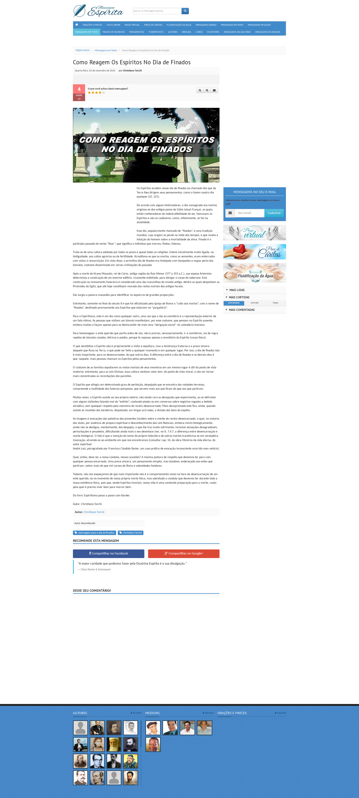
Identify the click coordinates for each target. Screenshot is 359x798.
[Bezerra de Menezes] (130, 744)
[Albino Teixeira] (80, 728)
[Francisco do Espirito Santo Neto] (187, 728)
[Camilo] (80, 761)
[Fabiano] (114, 778)
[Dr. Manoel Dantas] (80, 778)
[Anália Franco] (114, 728)
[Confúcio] (130, 761)
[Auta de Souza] (97, 744)
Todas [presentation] (275, 303)
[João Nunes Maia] (204, 728)
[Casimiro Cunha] (114, 761)
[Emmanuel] (97, 778)
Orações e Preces (232, 713)
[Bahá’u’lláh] (114, 744)
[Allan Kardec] (97, 728)
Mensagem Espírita (83, 796)
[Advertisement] (104, 212)
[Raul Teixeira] (153, 744)
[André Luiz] (130, 728)
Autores (80, 713)
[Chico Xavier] (153, 728)
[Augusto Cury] (80, 744)
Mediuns (152, 713)
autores (137, 713)
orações (281, 713)
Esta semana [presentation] (234, 303)
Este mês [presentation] (255, 303)
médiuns (209, 713)
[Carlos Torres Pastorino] (97, 761)
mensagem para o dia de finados (95, 533)
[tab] (233, 303)
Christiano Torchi (132, 70)
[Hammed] (130, 778)
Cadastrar (274, 213)
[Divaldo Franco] (170, 728)
